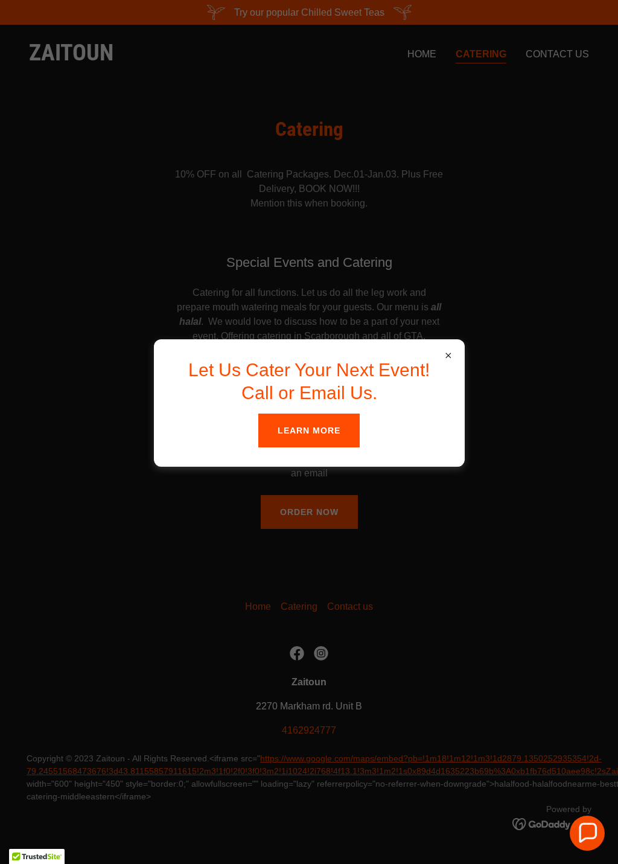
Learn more (309, 430)
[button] (587, 833)
